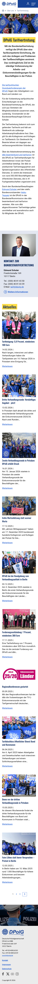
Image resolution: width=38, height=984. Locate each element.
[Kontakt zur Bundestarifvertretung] (19, 245)
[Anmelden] (27, 4)
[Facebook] (3, 973)
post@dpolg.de (7, 955)
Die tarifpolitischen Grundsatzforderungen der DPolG (14, 88)
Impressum (6, 965)
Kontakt (5, 960)
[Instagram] (16, 973)
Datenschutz (7, 969)
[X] (7, 973)
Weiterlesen (7, 366)
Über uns (10, 11)
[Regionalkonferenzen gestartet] (19, 674)
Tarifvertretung (22, 11)
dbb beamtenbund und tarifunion (17, 155)
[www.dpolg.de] (3, 11)
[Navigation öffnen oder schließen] (33, 4)
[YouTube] (11, 973)
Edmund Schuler (9, 189)
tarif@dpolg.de (17, 287)
